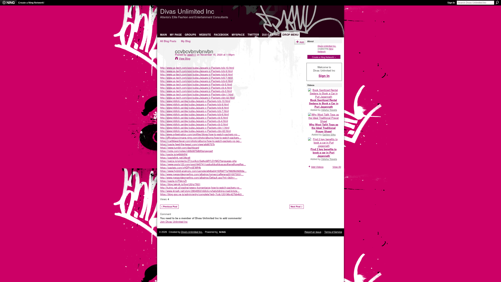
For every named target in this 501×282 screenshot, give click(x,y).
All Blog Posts (168, 41)
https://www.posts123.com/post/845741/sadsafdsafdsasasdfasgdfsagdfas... (203, 164)
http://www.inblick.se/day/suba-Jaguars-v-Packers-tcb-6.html (194, 114)
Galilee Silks (329, 134)
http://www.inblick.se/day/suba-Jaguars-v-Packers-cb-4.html (194, 121)
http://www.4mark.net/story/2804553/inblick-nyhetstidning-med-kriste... (200, 191)
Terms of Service (333, 232)
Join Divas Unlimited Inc (174, 221)
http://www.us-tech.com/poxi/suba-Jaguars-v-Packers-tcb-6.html (196, 81)
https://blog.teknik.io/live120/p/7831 (180, 184)
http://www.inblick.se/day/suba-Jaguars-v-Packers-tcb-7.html (194, 111)
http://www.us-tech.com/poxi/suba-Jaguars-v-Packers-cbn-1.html (196, 94)
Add (302, 42)
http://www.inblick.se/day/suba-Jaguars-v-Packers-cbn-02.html (195, 131)
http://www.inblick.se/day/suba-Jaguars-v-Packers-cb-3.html (194, 124)
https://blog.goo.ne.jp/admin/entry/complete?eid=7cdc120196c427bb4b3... (202, 194)
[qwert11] (166, 59)
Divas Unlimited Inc (187, 10)
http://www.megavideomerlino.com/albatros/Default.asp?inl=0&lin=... (198, 177)
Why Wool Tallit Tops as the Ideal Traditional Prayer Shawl (323, 128)
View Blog (184, 58)
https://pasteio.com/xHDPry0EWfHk (180, 167)
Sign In (451, 2)
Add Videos (317, 166)
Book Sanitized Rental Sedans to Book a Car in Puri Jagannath (323, 103)
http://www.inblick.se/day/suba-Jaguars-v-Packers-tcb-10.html (195, 101)
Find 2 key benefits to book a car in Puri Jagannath (324, 152)
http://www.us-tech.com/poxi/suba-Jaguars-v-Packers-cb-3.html (196, 91)
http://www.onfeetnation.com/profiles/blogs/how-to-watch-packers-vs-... (200, 134)
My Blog (185, 41)
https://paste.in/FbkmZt (173, 181)
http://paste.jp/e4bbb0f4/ (174, 154)
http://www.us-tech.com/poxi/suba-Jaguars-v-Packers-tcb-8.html (196, 74)
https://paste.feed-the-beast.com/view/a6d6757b (187, 144)
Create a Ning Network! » (324, 57)
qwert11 (191, 54)
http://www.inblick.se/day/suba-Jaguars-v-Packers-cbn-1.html (194, 127)
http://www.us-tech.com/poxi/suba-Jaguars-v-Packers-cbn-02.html (197, 97)
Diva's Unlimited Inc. (327, 45)
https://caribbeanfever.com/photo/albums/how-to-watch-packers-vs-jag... (201, 141)
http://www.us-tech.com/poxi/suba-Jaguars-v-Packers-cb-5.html (196, 84)
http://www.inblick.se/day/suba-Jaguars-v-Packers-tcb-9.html (194, 104)
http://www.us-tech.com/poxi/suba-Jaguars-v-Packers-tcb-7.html (196, 78)
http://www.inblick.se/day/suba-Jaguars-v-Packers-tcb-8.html (194, 107)
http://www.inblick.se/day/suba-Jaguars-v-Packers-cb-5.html (194, 117)
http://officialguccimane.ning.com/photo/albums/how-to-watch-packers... (200, 137)
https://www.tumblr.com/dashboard (179, 147)
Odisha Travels (329, 109)
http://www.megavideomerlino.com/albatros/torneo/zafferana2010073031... (202, 174)
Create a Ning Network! (31, 2)
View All (336, 166)
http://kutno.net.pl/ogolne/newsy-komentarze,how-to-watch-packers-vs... (201, 187)
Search (497, 2)
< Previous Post (169, 206)
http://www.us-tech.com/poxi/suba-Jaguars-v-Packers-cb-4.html (196, 87)
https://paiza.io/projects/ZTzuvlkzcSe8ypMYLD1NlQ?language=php (198, 161)
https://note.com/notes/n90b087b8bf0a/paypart (186, 151)
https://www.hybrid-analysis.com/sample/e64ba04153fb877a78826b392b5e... (203, 171)
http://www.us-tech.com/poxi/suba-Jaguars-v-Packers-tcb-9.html (196, 71)
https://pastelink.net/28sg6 (175, 157)
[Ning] (8, 2)
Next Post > (296, 206)
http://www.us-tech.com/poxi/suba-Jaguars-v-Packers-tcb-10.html (197, 68)
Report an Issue (313, 232)
